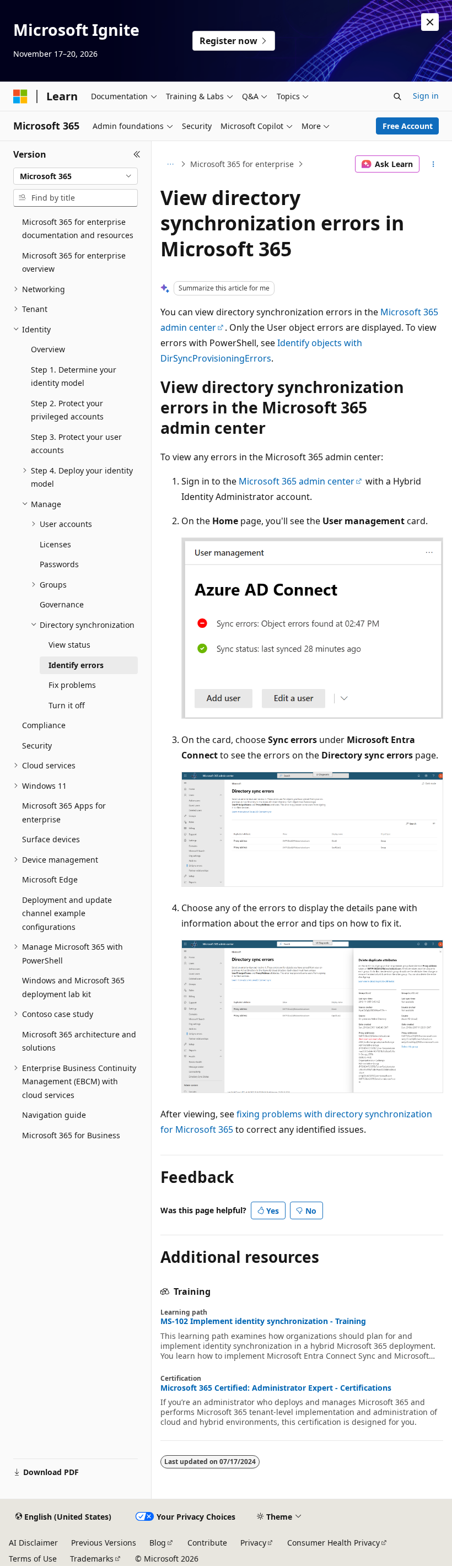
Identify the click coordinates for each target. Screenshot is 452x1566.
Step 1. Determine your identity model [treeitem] (73, 376)
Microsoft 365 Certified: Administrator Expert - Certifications (275, 1388)
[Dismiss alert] (430, 22)
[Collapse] (137, 154)
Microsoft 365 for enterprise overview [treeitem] (74, 262)
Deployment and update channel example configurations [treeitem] (67, 913)
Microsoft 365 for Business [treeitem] (71, 1135)
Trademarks (92, 1558)
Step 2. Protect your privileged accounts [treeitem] (67, 410)
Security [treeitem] (37, 745)
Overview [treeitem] (48, 349)
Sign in (426, 95)
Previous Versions (103, 1542)
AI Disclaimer (33, 1542)
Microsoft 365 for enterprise (242, 164)
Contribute (207, 1542)
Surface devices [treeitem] (51, 839)
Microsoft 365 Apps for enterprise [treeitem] (64, 812)
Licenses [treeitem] (55, 544)
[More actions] (433, 164)
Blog (157, 1542)
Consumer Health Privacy (333, 1542)
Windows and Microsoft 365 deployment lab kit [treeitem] (73, 987)
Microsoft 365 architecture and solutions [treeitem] (79, 1041)
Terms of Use (33, 1558)
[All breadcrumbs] (170, 164)
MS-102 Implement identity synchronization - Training (263, 1321)
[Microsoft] (20, 96)
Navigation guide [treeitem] (54, 1115)
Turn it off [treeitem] (67, 705)
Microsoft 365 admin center (296, 481)
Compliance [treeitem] (44, 725)
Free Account (408, 126)
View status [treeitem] (69, 644)
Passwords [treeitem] (59, 564)
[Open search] (397, 96)
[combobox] (75, 176)
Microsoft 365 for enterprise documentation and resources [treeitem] (77, 229)
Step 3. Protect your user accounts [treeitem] (76, 444)
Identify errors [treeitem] (76, 665)
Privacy (253, 1542)
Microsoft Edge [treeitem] (50, 879)
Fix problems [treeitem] (72, 685)
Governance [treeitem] (62, 604)
